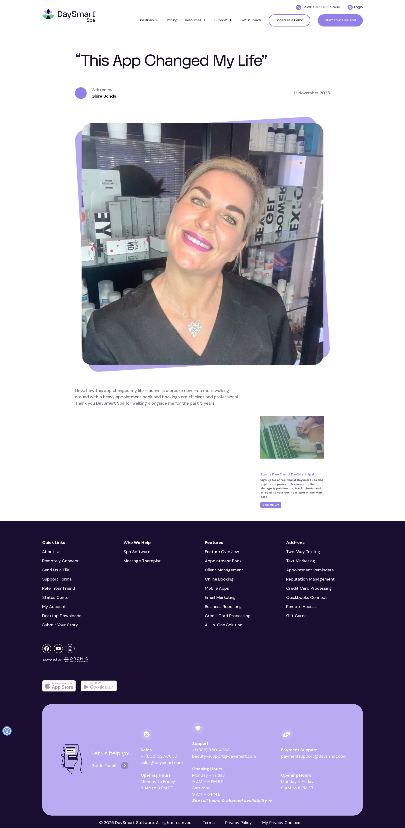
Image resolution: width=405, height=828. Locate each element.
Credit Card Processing (228, 616)
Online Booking (219, 579)
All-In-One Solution (223, 625)
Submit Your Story (60, 625)
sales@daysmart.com (162, 762)
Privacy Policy (238, 822)
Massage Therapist (142, 561)
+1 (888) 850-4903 (211, 750)
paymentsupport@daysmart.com (314, 756)
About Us (51, 552)
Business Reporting (223, 606)
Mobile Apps (217, 588)
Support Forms (57, 579)
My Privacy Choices (281, 822)
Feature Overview (222, 552)
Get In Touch (103, 765)
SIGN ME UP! (271, 504)
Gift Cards (296, 616)
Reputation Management (310, 579)
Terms (209, 822)
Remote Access (301, 606)
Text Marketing (300, 561)
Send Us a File (55, 570)
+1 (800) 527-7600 (159, 756)
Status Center (56, 597)
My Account (54, 606)
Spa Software (137, 552)
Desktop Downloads (61, 616)
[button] (149, 20)
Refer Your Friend (58, 588)
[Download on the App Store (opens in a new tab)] (59, 686)
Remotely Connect (60, 561)
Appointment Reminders (310, 570)
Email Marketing (220, 597)
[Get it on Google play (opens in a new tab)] (99, 686)
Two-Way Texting (303, 552)
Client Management (224, 570)
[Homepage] (69, 16)
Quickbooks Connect (306, 597)
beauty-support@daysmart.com (224, 756)
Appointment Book (223, 561)
